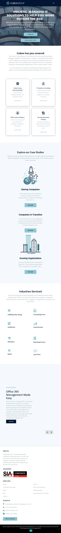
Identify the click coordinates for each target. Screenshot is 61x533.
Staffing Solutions (38, 490)
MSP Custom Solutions (39, 487)
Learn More (11, 421)
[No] (59, 529)
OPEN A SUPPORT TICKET (30, 40)
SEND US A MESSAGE (10, 518)
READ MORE (30, 205)
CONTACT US (30, 34)
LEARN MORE (17, 100)
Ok (31, 530)
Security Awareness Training (40, 493)
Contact (35, 484)
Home (4, 484)
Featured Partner (11, 387)
